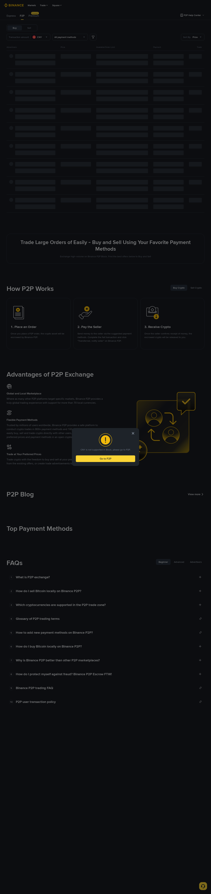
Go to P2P (105, 458)
